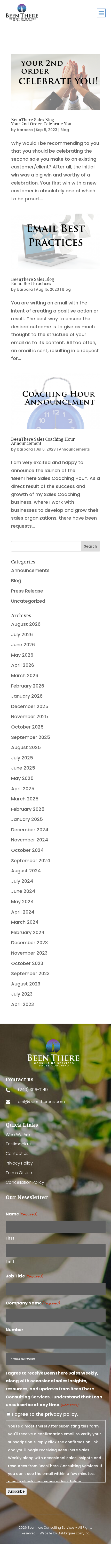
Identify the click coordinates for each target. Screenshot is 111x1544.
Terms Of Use (19, 1173)
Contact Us (17, 1153)
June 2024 (23, 891)
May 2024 (22, 901)
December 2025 (29, 706)
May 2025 (22, 778)
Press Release (27, 591)
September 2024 (30, 860)
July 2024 (22, 881)
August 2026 (26, 624)
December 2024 (29, 829)
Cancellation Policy (25, 1182)
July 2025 (22, 757)
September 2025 (30, 737)
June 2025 (23, 768)
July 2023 (22, 994)
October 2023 (27, 963)
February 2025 (27, 809)
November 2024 (29, 839)
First (10, 1238)
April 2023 (22, 1004)
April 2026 (22, 665)
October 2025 (27, 727)
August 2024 (26, 870)
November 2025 (29, 716)
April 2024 (22, 912)
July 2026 (22, 634)
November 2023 (29, 953)
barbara (25, 129)
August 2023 (25, 984)
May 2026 (22, 655)
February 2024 (27, 932)
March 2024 (24, 922)
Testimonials (18, 1144)
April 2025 (22, 788)
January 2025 (27, 819)
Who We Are (18, 1135)
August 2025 (26, 747)
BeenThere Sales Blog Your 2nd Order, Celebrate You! (42, 122)
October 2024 (27, 850)
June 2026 (23, 644)
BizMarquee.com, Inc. (74, 1533)
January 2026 (27, 696)
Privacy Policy (19, 1163)
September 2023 (30, 973)
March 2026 (24, 675)
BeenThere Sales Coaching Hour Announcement (43, 441)
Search (90, 546)
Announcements (74, 449)
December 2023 (29, 942)
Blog (64, 129)
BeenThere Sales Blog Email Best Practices (32, 281)
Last (10, 1261)
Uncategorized (28, 601)
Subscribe (16, 1491)
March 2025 (24, 798)
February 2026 (27, 686)
